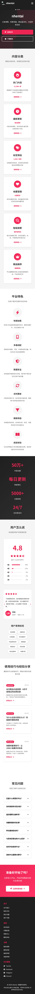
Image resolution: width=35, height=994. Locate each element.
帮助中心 (6, 934)
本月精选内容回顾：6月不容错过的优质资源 (16, 690)
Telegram (9, 973)
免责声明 (6, 957)
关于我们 (6, 908)
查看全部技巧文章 (18, 768)
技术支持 (6, 927)
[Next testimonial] (30, 604)
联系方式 (6, 911)
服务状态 (6, 937)
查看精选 (16, 97)
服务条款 (6, 950)
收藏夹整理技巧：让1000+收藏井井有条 (14, 746)
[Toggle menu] (32, 3)
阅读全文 (9, 700)
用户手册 (6, 918)
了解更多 (10, 39)
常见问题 (6, 914)
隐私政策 (6, 946)
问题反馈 (6, 930)
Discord (8, 976)
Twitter (8, 966)
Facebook (9, 969)
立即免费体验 (17, 888)
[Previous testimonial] (4, 604)
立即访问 (10, 32)
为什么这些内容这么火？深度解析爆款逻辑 (17, 718)
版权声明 (6, 953)
